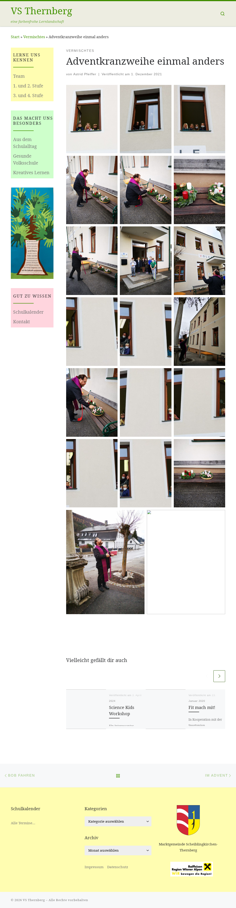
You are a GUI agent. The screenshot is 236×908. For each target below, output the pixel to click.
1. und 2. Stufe (28, 86)
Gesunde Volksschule (25, 159)
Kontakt (21, 321)
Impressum (94, 867)
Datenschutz (117, 867)
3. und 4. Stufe (28, 95)
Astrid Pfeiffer (84, 74)
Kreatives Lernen (31, 172)
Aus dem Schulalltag (25, 142)
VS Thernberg (34, 900)
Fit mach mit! (202, 707)
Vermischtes (34, 36)
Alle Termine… (23, 823)
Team (19, 76)
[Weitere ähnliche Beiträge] (219, 676)
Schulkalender (28, 312)
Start (15, 36)
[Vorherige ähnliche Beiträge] (206, 676)
